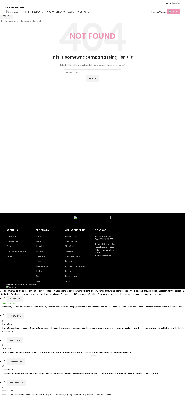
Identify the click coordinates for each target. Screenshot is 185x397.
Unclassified (16, 382)
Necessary (14, 299)
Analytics (14, 340)
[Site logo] (12, 11)
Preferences (15, 361)
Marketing (15, 316)
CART (175, 12)
